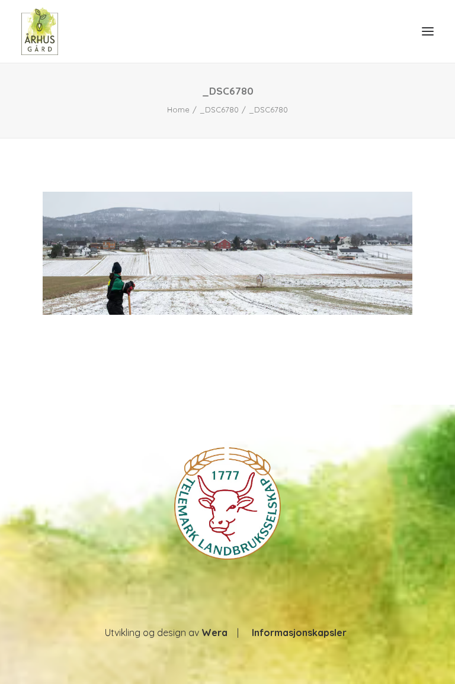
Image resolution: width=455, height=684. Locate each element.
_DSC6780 (219, 109)
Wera (214, 632)
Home (178, 109)
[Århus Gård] (39, 31)
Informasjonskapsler (299, 632)
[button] (427, 31)
